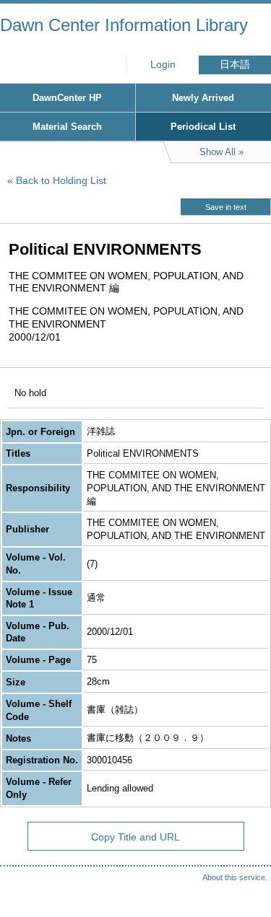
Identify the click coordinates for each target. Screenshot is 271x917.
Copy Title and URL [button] (135, 837)
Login (163, 64)
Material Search (67, 126)
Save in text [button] (225, 207)
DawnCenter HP (67, 97)
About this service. (234, 877)
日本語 (235, 64)
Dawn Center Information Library (124, 25)
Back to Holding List (61, 180)
